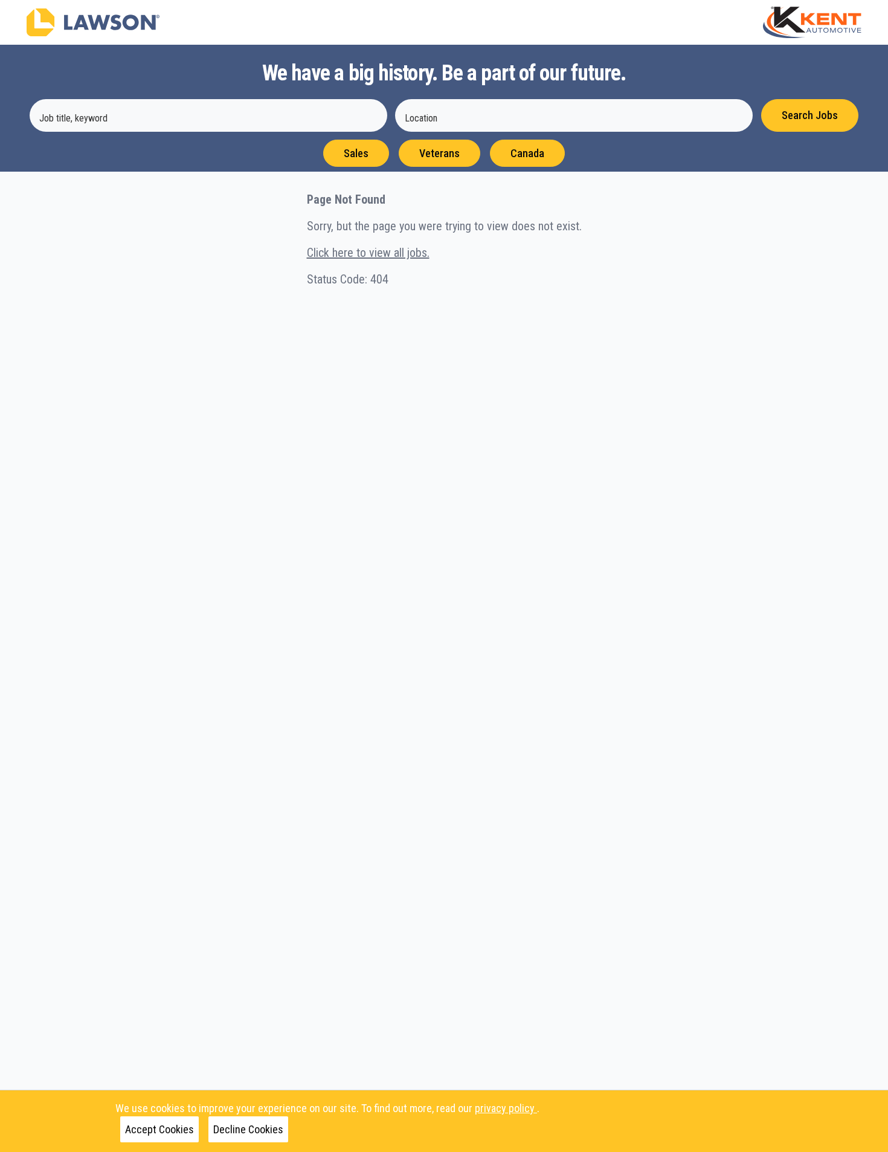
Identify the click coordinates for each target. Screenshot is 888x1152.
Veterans (439, 153)
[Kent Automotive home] (812, 22)
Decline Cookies (248, 1129)
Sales (356, 153)
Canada (527, 153)
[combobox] (208, 115)
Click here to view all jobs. (368, 252)
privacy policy (506, 1108)
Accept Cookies (159, 1129)
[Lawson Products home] (93, 22)
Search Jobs (810, 115)
